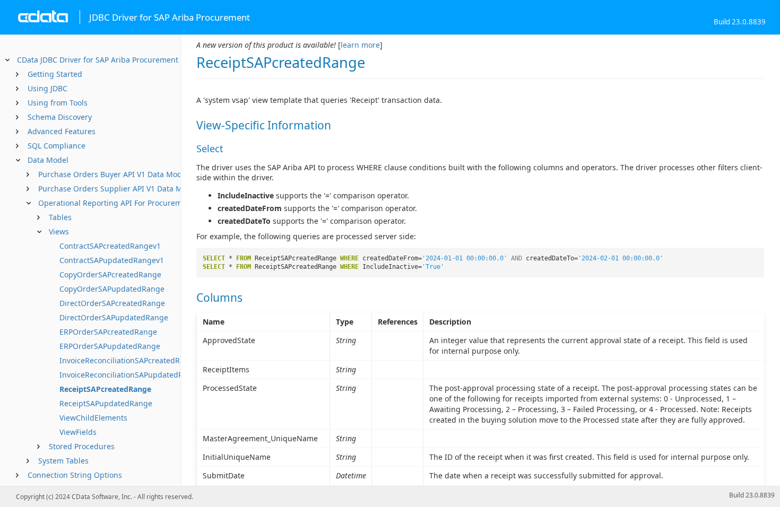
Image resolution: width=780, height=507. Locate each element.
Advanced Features (62, 131)
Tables (60, 217)
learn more (360, 45)
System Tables (63, 461)
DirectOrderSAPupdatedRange (113, 317)
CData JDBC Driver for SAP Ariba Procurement (97, 60)
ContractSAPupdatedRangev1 (111, 260)
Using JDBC (47, 88)
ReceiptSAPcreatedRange (105, 389)
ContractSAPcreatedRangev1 (110, 246)
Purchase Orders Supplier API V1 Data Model (118, 188)
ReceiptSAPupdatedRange (105, 403)
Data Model (48, 160)
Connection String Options (75, 475)
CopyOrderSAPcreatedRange (110, 274)
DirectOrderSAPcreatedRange (112, 303)
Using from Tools (58, 103)
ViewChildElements (93, 418)
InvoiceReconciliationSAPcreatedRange (128, 360)
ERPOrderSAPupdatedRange (109, 346)
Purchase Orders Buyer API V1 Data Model (113, 174)
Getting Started (55, 74)
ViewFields (78, 432)
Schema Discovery (60, 117)
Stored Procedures (82, 446)
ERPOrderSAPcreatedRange (108, 332)
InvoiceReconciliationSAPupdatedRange (130, 375)
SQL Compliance (56, 146)
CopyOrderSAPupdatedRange (111, 289)
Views (59, 231)
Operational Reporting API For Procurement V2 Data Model (142, 203)
